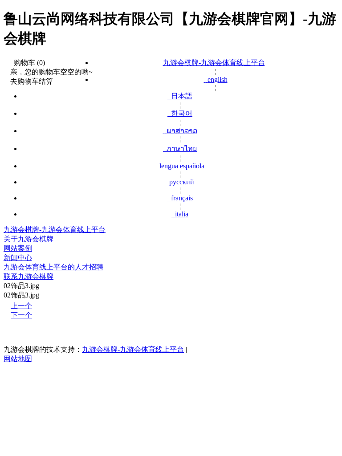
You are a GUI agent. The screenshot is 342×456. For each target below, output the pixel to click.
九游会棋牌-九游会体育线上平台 (214, 62)
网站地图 (18, 358)
